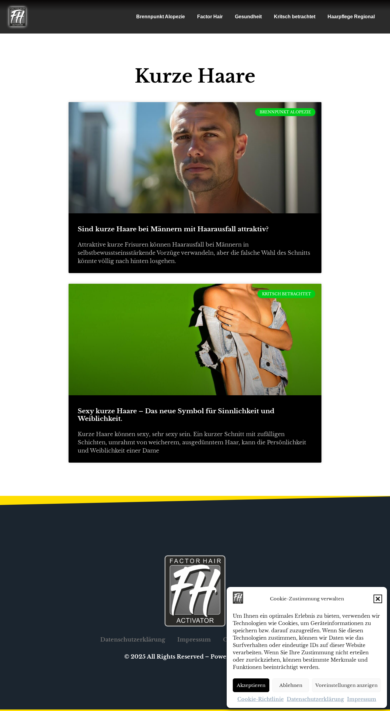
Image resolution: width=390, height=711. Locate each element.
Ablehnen (290, 685)
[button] (378, 599)
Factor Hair (210, 16)
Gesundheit (248, 16)
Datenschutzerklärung (315, 699)
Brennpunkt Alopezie (160, 16)
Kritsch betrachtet (294, 16)
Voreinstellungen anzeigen (346, 685)
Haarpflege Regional (351, 16)
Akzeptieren (251, 685)
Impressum (361, 699)
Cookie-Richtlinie (260, 699)
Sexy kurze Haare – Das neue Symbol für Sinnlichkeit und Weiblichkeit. (176, 415)
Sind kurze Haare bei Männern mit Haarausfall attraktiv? (173, 229)
